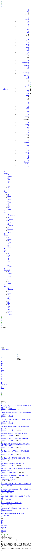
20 (14, 479)
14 (6, 479)
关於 (2, 520)
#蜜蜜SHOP (5, 89)
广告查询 (3, 531)
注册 (2, 523)
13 (4, 479)
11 (2, 479)
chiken (11, 435)
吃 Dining (3, 409)
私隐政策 (3, 527)
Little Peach (12, 409)
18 (11, 479)
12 (3, 479)
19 (13, 479)
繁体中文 (30, 90)
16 (8, 479)
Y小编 (11, 416)
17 (10, 479)
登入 (2, 522)
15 (7, 479)
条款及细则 (4, 525)
